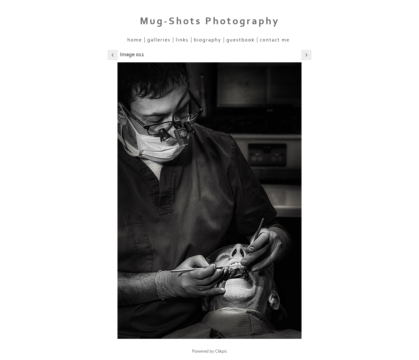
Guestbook (240, 40)
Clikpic (221, 351)
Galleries (159, 40)
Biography (207, 40)
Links (182, 40)
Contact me (275, 40)
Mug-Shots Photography (209, 21)
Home (134, 40)
